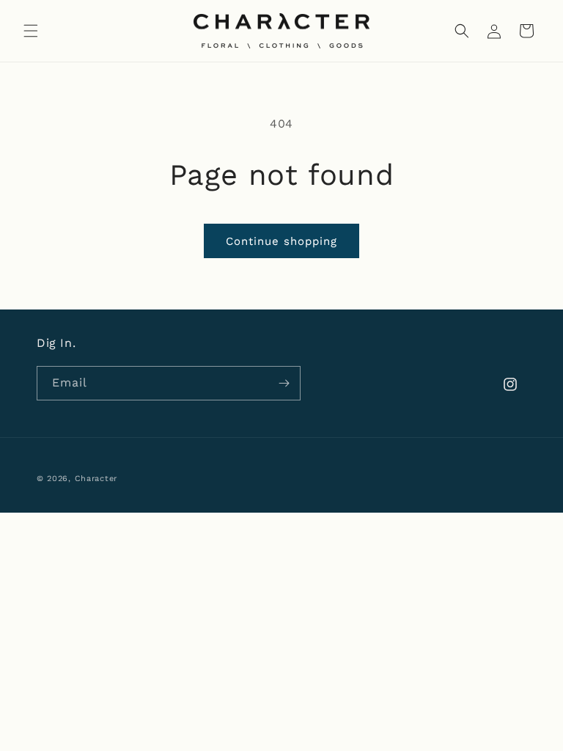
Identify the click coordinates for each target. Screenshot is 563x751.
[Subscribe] (284, 383)
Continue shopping (281, 241)
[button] (31, 31)
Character (96, 478)
